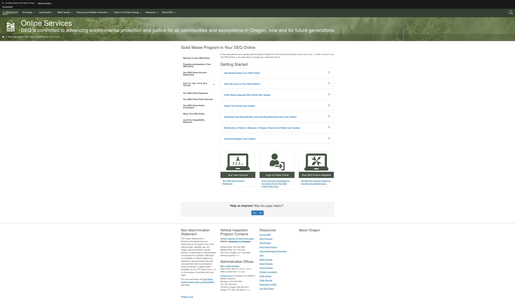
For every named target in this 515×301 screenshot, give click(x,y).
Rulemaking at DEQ (268, 284)
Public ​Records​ (266, 280)
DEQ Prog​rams (266, 238)
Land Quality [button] (46, 12)
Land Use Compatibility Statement (194, 120)
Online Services (14, 36)
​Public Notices (265, 276)
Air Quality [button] (29, 12)
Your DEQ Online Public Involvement (194, 106)
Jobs (262, 255)
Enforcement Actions (268, 247)
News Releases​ (266, 263)
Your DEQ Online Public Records (198, 99)
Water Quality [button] (65, 12)
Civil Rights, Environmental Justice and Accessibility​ (197, 280)
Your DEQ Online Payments (195, 93)
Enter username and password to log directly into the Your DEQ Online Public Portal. (276, 183)
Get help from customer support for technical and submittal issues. (316, 182)
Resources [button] (152, 12)
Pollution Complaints (268, 272)
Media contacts (266, 259)
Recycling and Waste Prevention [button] (93, 12)
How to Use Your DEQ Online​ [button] (199, 84)
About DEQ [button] (169, 12)
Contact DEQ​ (265, 234)
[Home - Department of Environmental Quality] (3, 36)
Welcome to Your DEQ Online (196, 58)
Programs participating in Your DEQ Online (197, 65)
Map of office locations (229, 266)
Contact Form (226, 275)
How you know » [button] (45, 3)
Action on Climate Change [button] (128, 12)
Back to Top (188, 296)
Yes (254, 212)
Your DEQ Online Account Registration (195, 73)
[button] (7, 6)
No (261, 212)
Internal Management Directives (273, 251)
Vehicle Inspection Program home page (237, 238)
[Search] (511, 13)
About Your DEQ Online (194, 113)
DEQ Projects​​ (265, 243)
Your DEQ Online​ (267, 288)
